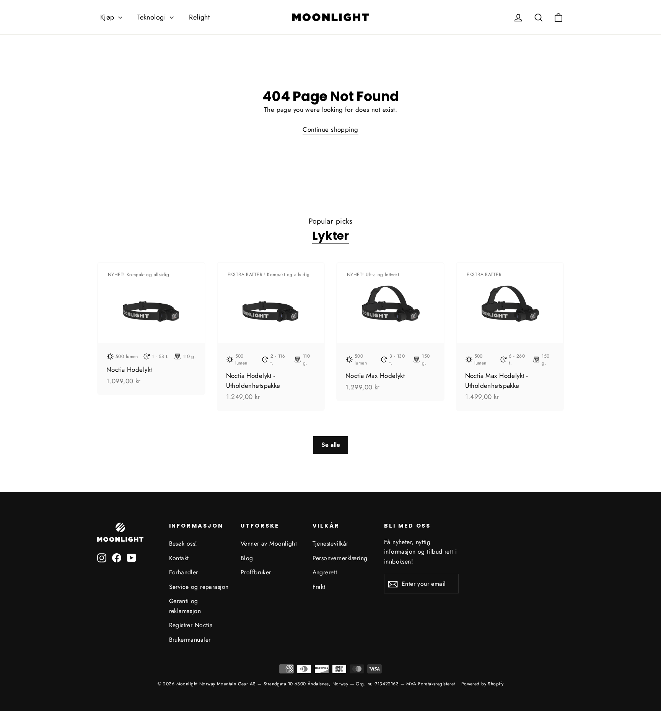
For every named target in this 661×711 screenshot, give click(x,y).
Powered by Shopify (482, 683)
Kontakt (179, 558)
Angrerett (325, 572)
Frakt (319, 586)
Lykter (330, 236)
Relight (199, 17)
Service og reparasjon (199, 586)
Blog (247, 558)
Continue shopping (330, 129)
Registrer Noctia (191, 625)
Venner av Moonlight (269, 543)
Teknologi (152, 17)
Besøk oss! (183, 543)
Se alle (330, 444)
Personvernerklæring (340, 558)
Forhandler (183, 572)
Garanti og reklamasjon (185, 606)
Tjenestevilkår (330, 543)
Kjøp (108, 17)
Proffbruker (256, 572)
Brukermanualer (190, 639)
